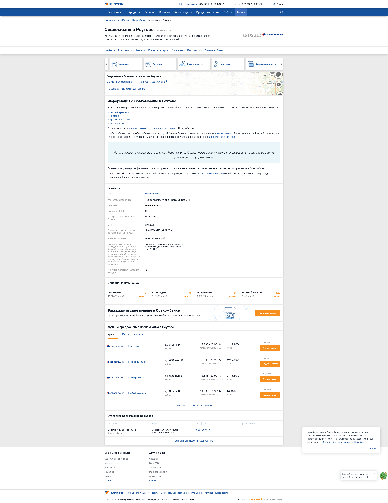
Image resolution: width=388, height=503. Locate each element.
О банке (110, 50)
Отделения (177, 50)
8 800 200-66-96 (204, 430)
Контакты (153, 492)
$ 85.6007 (247, 4)
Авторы (209, 492)
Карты (125, 334)
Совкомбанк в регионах (116, 459)
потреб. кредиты (119, 112)
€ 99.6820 (259, 4)
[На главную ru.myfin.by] (114, 492)
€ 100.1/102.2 (217, 4)
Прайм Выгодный (137, 393)
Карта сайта (221, 492)
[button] (194, 188)
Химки (108, 476)
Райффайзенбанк (158, 472)
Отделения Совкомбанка (120, 82)
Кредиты (134, 12)
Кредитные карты (207, 12)
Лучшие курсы (190, 4)
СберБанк (154, 459)
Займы (228, 12)
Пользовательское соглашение (185, 492)
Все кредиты (125, 50)
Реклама (141, 492)
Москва (108, 463)
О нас (131, 492)
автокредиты (117, 123)
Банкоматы (194, 50)
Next (281, 64)
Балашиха (110, 467)
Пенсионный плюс (137, 362)
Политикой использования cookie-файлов (344, 442)
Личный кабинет (213, 50)
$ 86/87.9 (204, 4)
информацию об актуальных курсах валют (153, 128)
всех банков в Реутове (211, 173)
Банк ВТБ (154, 463)
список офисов (223, 133)
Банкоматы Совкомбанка (153, 82)
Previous (106, 64)
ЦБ (238, 4)
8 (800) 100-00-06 (153, 205)
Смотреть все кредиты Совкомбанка (194, 405)
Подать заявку (270, 348)
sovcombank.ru (152, 194)
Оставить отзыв (268, 313)
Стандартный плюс (137, 377)
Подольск (109, 472)
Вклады (149, 12)
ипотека (114, 116)
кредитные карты (120, 119)
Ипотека (164, 12)
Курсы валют (115, 12)
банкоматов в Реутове (222, 136)
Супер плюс (134, 346)
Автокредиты (183, 12)
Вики (163, 492)
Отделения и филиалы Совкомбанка (127, 88)
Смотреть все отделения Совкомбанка (194, 440)
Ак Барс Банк (156, 476)
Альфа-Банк (155, 467)
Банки (241, 12)
